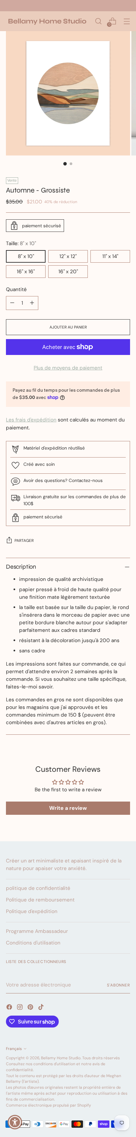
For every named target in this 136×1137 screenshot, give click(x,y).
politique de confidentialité (38, 888)
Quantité (16, 289)
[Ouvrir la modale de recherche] (98, 21)
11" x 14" (110, 256)
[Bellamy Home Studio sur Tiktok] (42, 1008)
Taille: (21, 243)
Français (14, 1048)
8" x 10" (26, 256)
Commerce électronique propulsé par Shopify (48, 1105)
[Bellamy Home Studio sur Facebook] (10, 1008)
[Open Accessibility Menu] (15, 1122)
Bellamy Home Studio (61, 1058)
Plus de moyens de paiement (68, 368)
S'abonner (118, 985)
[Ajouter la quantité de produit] (32, 303)
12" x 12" (68, 256)
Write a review (68, 808)
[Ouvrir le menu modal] (126, 21)
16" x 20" (68, 271)
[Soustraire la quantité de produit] (12, 303)
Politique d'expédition (31, 911)
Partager (24, 540)
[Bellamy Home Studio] (47, 21)
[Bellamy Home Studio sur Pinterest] (31, 1008)
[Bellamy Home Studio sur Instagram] (20, 1008)
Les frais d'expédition (31, 419)
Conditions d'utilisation (33, 943)
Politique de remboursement (40, 899)
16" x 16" (26, 271)
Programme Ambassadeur (37, 931)
